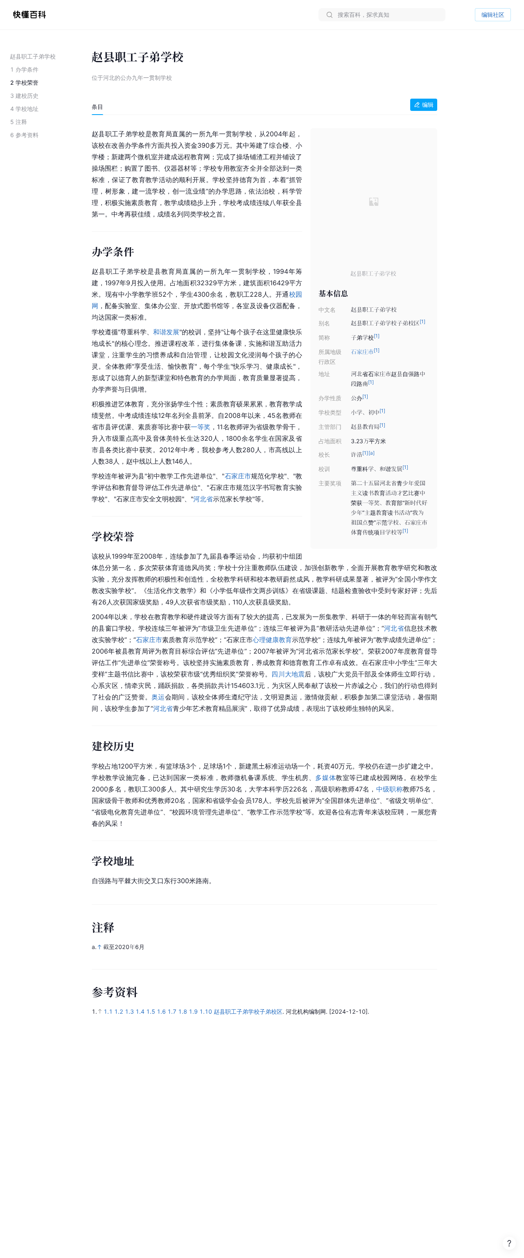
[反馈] (509, 1243)
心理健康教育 (272, 640)
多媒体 (325, 777)
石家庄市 (362, 351)
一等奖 (200, 427)
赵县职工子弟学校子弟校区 (248, 1011)
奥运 (158, 697)
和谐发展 (166, 332)
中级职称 (389, 789)
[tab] (97, 107)
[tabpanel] (264, 506)
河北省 (203, 499)
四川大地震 (288, 674)
